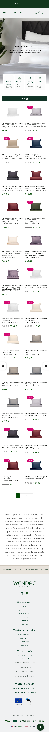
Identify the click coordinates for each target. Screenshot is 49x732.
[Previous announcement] (4, 4)
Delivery (25, 642)
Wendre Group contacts (24, 692)
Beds (24, 606)
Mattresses (24, 613)
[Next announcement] (44, 4)
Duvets (24, 617)
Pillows (24, 621)
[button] (4, 13)
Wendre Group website (24, 688)
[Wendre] (24, 584)
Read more (24, 56)
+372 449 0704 (24, 655)
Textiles (24, 624)
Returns (24, 645)
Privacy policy (24, 638)
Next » (29, 496)
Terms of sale (24, 634)
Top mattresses (24, 610)
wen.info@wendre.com (24, 659)
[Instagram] (22, 593)
